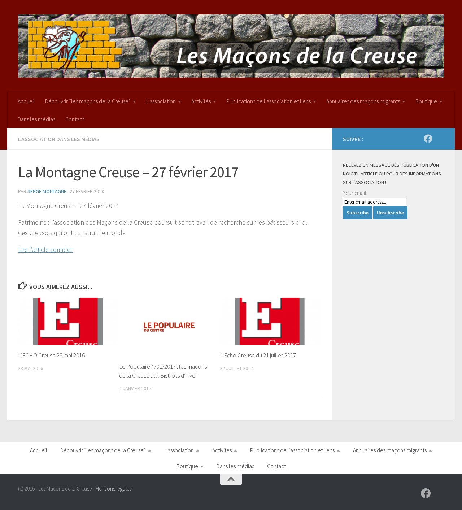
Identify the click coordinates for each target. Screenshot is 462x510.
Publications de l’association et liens (268, 101)
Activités (201, 101)
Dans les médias (36, 119)
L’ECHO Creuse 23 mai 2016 (51, 355)
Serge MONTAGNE (46, 191)
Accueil (26, 101)
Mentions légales (113, 488)
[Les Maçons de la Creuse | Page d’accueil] (231, 46)
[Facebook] (428, 138)
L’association (161, 101)
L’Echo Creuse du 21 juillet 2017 (258, 355)
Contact (74, 119)
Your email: (355, 192)
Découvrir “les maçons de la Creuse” (88, 101)
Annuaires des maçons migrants (363, 101)
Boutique (426, 101)
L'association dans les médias (59, 139)
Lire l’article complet (45, 249)
